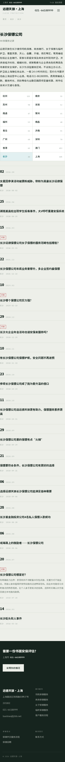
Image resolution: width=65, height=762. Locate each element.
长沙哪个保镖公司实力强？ (16, 300)
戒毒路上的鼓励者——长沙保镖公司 (22, 543)
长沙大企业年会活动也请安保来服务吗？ (24, 332)
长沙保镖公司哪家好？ (13, 574)
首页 (4, 19)
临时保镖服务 (41, 709)
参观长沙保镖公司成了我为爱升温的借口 (24, 384)
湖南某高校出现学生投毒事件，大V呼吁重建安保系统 (32, 211)
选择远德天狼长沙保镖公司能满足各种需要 (26, 491)
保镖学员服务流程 (11, 736)
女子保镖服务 (41, 704)
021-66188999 (44, 10)
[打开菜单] (59, 10)
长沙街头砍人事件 (11, 618)
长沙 (12, 19)
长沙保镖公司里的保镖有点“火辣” (22, 439)
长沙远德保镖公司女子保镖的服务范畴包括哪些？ (30, 243)
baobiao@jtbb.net (12, 716)
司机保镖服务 (41, 694)
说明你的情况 (13, 667)
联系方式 (39, 736)
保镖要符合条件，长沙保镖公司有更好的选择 (27, 465)
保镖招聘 (7, 741)
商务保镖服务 (41, 699)
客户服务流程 (41, 715)
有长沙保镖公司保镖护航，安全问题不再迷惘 (27, 358)
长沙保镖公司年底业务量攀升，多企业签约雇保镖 (30, 269)
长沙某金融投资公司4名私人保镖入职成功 (25, 517)
